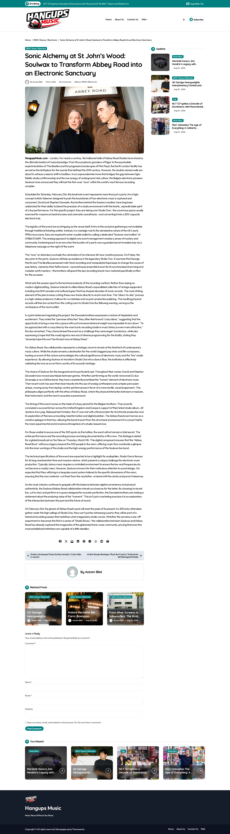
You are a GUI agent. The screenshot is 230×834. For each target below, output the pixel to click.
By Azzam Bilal (36, 82)
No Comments (65, 82)
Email (28, 695)
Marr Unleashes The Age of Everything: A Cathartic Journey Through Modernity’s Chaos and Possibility (188, 129)
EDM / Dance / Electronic (36, 48)
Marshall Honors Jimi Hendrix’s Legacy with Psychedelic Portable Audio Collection (186, 66)
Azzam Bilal (93, 572)
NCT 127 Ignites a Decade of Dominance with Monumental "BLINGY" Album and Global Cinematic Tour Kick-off (187, 108)
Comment (30, 643)
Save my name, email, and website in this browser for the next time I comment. (64, 722)
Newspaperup (62, 829)
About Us (119, 19)
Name (28, 682)
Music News (177, 57)
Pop (174, 99)
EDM (85, 82)
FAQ (144, 19)
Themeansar (78, 829)
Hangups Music (43, 808)
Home (108, 19)
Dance (78, 82)
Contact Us (132, 19)
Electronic (93, 82)
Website (29, 709)
